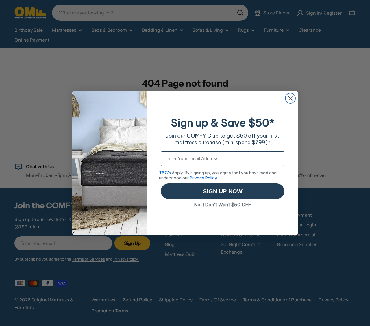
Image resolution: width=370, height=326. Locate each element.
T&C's (165, 172)
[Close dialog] (290, 98)
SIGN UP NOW (223, 191)
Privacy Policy (203, 178)
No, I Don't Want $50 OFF (222, 204)
